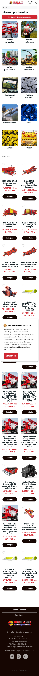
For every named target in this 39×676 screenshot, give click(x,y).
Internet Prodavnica (19, 670)
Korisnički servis (19, 610)
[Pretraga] (36, 3)
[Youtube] (25, 656)
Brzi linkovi (19, 615)
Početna (5, 7)
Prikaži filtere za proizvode (20, 17)
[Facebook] (12, 656)
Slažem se (11, 356)
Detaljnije (10, 196)
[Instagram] (19, 656)
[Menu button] (3, 3)
